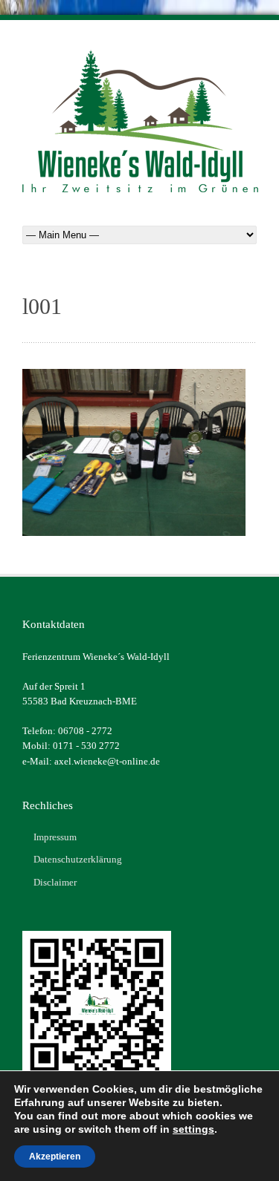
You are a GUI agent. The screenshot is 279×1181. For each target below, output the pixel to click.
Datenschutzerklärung (77, 859)
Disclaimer (55, 882)
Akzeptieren (54, 1156)
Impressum (55, 837)
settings (193, 1129)
